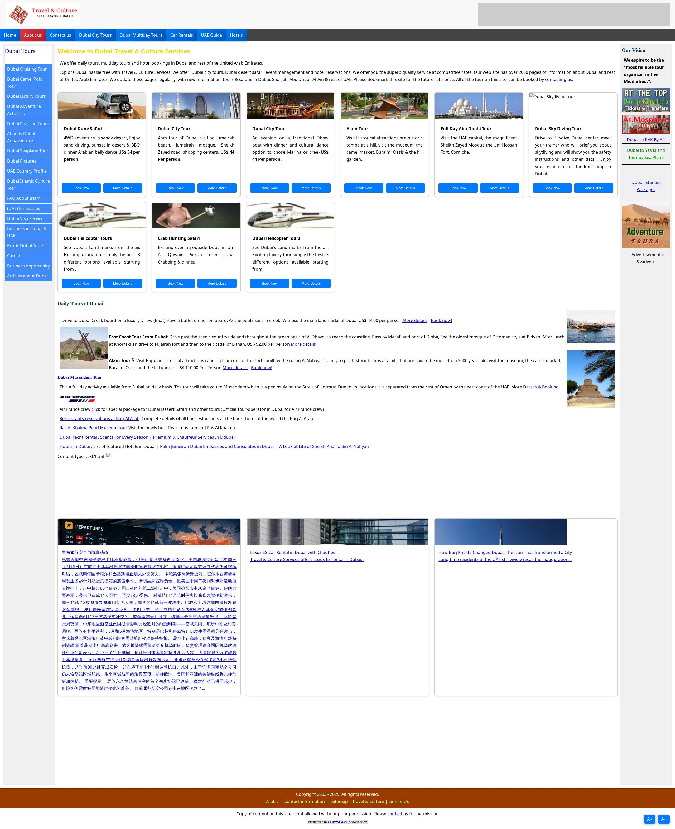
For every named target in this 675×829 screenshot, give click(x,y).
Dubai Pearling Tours (28, 123)
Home (10, 35)
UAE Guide (211, 35)
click (95, 409)
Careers (15, 256)
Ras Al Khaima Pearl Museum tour (93, 428)
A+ (649, 819)
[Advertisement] (574, 14)
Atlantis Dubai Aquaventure (21, 137)
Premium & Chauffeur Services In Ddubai (194, 437)
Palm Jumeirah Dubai (181, 446)
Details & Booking (541, 387)
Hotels (236, 35)
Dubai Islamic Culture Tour (28, 184)
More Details (122, 188)
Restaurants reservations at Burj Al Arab (99, 418)
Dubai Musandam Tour (79, 377)
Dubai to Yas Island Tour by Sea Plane (646, 153)
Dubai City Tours (95, 35)
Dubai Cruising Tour (27, 69)
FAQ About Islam (23, 198)
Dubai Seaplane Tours (29, 151)
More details (414, 320)
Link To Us (399, 801)
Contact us (60, 35)
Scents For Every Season (124, 437)
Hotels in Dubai (75, 446)
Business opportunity (28, 266)
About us (33, 35)
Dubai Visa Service (25, 218)
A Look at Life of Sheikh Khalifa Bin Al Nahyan (324, 446)
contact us (397, 814)
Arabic (272, 801)
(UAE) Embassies (23, 208)
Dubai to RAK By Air (646, 140)
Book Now (81, 188)
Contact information (304, 801)
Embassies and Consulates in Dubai (238, 446)
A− (664, 819)
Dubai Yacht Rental (78, 437)
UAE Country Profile (27, 171)
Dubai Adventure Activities (24, 109)
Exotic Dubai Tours (25, 245)
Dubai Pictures (21, 161)
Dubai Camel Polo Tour (24, 82)
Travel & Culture (368, 801)
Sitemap (339, 801)
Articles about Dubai (27, 276)
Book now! (441, 320)
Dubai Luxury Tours (26, 96)
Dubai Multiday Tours (141, 35)
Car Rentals (181, 35)
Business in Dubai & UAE (27, 232)
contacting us (558, 79)
